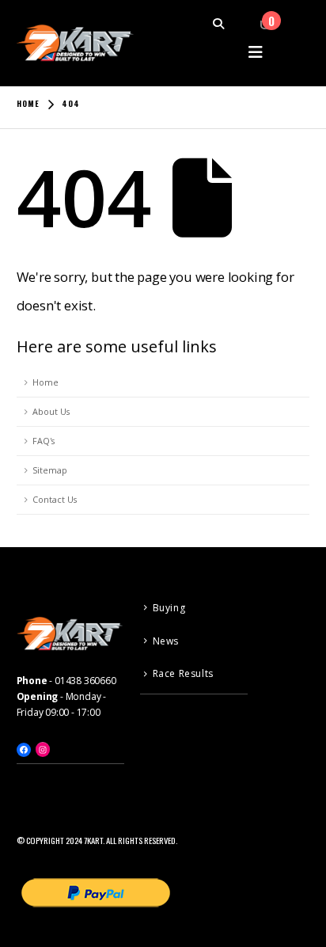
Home (45, 382)
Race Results (183, 673)
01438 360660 (85, 680)
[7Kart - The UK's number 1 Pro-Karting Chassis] (76, 43)
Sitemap (49, 470)
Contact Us (54, 499)
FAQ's (43, 441)
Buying (169, 607)
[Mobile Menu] (256, 51)
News (166, 641)
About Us (51, 411)
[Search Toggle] (226, 24)
